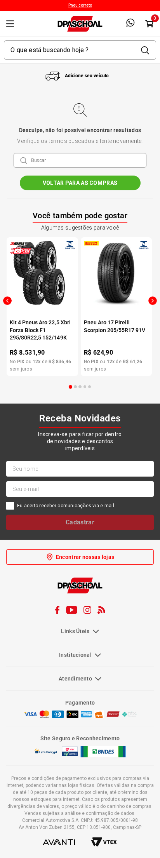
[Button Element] (149, 23)
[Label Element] (79, 50)
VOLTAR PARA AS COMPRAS (80, 183)
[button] (71, 387)
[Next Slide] (152, 300)
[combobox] (80, 50)
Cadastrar (80, 522)
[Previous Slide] (7, 300)
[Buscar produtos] (145, 50)
